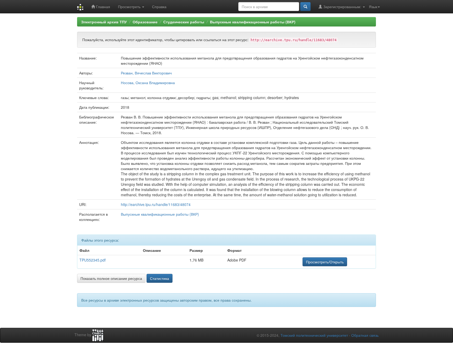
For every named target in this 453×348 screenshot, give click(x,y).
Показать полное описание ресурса (111, 278)
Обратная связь (365, 335)
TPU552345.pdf (92, 260)
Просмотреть (130, 6)
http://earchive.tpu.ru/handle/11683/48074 (156, 204)
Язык (373, 6)
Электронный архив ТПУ (104, 21)
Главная (102, 6)
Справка (159, 6)
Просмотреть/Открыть (325, 261)
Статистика (159, 278)
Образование (145, 21)
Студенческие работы (183, 21)
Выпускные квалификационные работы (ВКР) (252, 21)
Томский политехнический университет (314, 335)
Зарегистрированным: (342, 6)
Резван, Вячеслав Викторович (146, 72)
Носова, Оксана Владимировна (148, 82)
